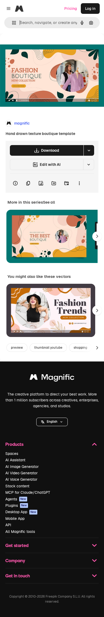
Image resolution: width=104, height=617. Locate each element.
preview (17, 347)
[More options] (79, 183)
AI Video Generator (21, 473)
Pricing (70, 8)
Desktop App (20, 511)
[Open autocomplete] (12, 23)
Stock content (17, 486)
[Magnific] (52, 378)
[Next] (97, 236)
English (52, 421)
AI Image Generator (22, 466)
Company (15, 560)
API (8, 525)
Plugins (16, 505)
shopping (80, 347)
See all (49, 202)
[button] (52, 422)
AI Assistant (15, 460)
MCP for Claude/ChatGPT (27, 492)
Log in (90, 8)
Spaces (11, 453)
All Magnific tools (20, 531)
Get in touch (17, 575)
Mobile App (15, 518)
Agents (15, 499)
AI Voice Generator (21, 479)
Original (34, 45)
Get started (17, 545)
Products (14, 444)
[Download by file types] (88, 150)
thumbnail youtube (48, 347)
